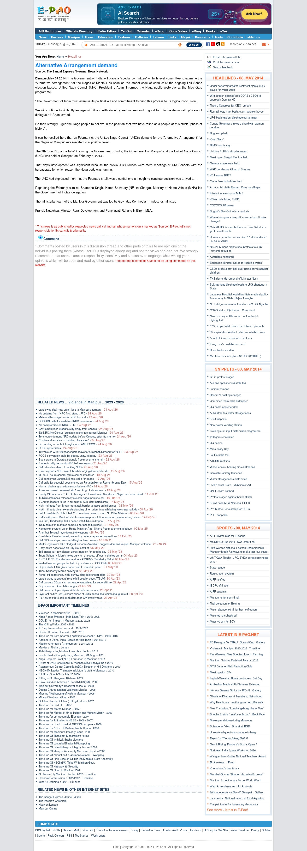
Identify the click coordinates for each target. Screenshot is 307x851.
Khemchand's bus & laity (225, 768)
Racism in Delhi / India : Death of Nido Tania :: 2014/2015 (72, 639)
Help (116, 847)
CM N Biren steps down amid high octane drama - (75, 540)
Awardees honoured (222, 256)
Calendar (143, 31)
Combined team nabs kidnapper (229, 401)
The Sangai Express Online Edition (60, 797)
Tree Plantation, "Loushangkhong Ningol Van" (237, 708)
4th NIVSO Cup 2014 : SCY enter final (232, 542)
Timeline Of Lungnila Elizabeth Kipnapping (64, 743)
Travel (89, 37)
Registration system (222, 573)
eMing (196, 31)
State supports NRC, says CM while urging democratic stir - (82, 471)
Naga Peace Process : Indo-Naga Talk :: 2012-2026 (69, 616)
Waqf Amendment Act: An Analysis (231, 786)
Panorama (202, 37)
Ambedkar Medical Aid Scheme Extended (235, 684)
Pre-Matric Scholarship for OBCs (230, 509)
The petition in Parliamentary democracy (234, 804)
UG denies (216, 443)
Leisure (158, 37)
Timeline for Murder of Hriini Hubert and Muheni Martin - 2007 (75, 712)
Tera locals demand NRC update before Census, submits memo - (85, 436)
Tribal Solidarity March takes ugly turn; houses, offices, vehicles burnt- (88, 555)
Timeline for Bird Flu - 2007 (55, 705)
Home (60, 56)
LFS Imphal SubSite (216, 830)
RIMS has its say (220, 145)
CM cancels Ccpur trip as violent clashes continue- (76, 590)
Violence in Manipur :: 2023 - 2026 (59, 613)
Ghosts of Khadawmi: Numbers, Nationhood (236, 696)
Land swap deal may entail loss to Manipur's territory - (78, 409)
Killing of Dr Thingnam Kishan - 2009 (61, 678)
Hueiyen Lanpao (48, 804)
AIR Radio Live (50, 31)
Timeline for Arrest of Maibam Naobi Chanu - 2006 (69, 728)
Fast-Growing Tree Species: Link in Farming (236, 654)
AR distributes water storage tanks (230, 413)
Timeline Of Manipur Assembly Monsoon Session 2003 (72, 751)
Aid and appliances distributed (228, 383)
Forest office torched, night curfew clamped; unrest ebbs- (79, 574)
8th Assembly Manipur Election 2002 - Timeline (67, 774)
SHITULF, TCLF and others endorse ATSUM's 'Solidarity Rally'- (84, 559)
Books (210, 31)
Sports (41, 835)
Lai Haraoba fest (219, 455)
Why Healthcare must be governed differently (237, 702)
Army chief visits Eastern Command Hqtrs (235, 187)
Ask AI (194, 45)
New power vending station (226, 425)
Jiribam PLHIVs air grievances (228, 151)
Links (172, 37)
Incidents (195, 830)
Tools (219, 37)
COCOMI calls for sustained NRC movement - (74, 421)
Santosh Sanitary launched (226, 473)
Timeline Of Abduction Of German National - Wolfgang (71, 755)
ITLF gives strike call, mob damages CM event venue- (78, 597)
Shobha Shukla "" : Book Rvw (237, 714)
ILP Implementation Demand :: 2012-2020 (63, 628)
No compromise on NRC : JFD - (65, 425)
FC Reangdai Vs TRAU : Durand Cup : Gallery (237, 642)
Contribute (235, 37)
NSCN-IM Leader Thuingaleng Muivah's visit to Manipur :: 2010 (76, 670)
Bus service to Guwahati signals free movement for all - (79, 459)
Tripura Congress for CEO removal (231, 105)
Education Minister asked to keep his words (236, 262)
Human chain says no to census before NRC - (73, 486)
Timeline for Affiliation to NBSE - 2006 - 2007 (66, 720)
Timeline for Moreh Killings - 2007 (59, 709)
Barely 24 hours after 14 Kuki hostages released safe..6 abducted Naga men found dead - (99, 494)
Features (124, 37)
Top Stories (82, 835)
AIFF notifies (217, 579)
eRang (159, 31)
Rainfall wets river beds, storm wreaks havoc (237, 111)
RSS (69, 835)
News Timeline (239, 830)
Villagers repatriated (222, 437)
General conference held (224, 163)
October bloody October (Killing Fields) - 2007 (66, 701)
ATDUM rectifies (220, 461)
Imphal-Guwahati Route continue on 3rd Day (236, 678)
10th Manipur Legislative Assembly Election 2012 (68, 651)
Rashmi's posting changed (225, 395)
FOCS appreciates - (58, 448)
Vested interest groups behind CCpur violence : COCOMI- (80, 563)
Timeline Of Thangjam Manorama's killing (64, 735)
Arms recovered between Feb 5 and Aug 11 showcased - (80, 490)
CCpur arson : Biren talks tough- (65, 586)
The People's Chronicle (52, 801)
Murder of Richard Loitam (54, 647)
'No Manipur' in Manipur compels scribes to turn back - (79, 525)
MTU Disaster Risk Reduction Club (231, 666)
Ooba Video (178, 31)
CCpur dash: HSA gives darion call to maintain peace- (78, 567)
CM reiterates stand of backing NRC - (68, 467)
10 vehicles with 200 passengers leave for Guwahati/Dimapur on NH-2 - (88, 452)
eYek (223, 31)
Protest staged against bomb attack (231, 497)
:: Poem (222, 762)
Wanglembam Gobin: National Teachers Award (238, 756)
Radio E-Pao (106, 31)
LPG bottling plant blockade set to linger (233, 117)
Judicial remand (219, 389)
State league (217, 567)
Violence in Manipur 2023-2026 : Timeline (235, 648)
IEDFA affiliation (219, 585)
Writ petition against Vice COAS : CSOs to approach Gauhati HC (235, 97)
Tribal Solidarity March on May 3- (66, 571)
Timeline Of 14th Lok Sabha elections (61, 739)
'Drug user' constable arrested (227, 344)
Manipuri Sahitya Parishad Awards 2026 (234, 660)
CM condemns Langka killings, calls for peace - (74, 478)
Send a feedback (223, 67)
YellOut (126, 31)
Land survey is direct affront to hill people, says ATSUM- (79, 578)
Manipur (74, 37)
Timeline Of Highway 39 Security (58, 766)
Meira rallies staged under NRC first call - (71, 417)
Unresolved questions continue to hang (233, 732)
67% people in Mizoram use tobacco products (237, 326)
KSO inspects (218, 419)
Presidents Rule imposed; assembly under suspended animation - (85, 536)
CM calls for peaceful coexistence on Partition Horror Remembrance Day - (90, 482)
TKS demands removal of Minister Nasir (234, 278)
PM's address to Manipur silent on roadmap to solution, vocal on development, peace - (97, 517)
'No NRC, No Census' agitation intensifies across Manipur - (81, 432)
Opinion (266, 830)
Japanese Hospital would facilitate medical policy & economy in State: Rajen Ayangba (239, 296)
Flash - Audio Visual (175, 830)
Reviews (57, 37)
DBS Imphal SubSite (47, 830)
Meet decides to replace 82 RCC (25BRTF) (235, 356)
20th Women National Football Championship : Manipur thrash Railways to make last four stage (238, 549)
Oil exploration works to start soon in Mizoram (237, 332)
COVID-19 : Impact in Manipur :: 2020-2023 (64, 620)
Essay (134, 830)
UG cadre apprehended (223, 407)
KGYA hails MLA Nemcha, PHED (230, 503)
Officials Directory (79, 31)
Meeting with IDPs (221, 672)
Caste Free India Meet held (226, 181)
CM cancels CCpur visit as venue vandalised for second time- (82, 582)
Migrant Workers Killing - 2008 (57, 697)
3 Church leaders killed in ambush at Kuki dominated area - (81, 501)
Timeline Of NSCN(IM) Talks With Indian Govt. (67, 762)
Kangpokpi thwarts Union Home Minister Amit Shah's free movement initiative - (93, 528)
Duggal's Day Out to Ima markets (229, 211)
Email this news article (226, 57)
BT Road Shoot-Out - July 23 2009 (59, 674)
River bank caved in (222, 350)
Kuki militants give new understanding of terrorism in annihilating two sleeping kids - (96, 509)
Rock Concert (55, 835)
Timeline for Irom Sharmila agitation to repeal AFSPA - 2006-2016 (78, 636)
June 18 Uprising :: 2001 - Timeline (59, 782)
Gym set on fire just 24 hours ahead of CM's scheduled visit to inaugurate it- (91, 594)
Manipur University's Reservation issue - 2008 (66, 686)
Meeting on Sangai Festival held (229, 157)
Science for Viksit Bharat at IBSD (230, 726)
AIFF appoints (218, 591)
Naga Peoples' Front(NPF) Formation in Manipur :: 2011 (72, 659)
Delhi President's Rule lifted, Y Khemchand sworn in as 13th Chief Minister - (91, 513)
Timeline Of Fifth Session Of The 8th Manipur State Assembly (76, 759)
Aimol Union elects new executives (231, 338)
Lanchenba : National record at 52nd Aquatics (237, 798)
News (43, 37)
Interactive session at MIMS (226, 193)
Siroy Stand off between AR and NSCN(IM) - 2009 (68, 682)
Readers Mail (71, 830)
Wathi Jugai (98, 835)
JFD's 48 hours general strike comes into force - (75, 475)
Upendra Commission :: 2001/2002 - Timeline (66, 778)
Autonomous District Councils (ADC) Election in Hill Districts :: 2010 (79, 666)
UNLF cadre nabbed (222, 491)
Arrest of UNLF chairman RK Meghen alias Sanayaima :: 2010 (76, 663)
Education (105, 37)
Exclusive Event (150, 830)
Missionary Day (219, 449)
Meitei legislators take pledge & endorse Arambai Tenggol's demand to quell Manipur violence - (102, 544)
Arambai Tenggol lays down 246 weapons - (71, 532)
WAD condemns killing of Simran (230, 169)
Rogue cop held (219, 133)
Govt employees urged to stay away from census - (76, 429)
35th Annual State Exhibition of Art (230, 485)
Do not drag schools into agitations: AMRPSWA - (75, 444)
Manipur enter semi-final (224, 597)
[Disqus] (118, 332)
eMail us (254, 37)
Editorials (87, 830)
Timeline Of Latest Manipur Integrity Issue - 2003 (68, 747)
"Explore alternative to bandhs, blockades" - (72, 440)
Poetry (255, 830)
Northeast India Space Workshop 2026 (233, 750)
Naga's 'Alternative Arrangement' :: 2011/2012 (66, 643)
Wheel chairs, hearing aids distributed (232, 467)
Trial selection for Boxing (225, 603)
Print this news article (226, 62)
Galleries (141, 37)
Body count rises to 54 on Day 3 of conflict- (72, 548)
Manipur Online (48, 808)
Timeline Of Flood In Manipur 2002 (59, 770)
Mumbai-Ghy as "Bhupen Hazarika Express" (236, 774)
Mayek (185, 37)
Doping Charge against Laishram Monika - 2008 (67, 689)
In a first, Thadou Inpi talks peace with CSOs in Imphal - (79, 521)
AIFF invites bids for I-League (227, 536)
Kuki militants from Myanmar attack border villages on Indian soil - (86, 505)
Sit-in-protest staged (222, 377)
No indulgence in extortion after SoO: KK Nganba (239, 304)
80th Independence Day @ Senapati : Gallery (237, 792)
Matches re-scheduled (223, 615)
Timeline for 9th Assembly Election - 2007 (64, 716)
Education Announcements (112, 830)
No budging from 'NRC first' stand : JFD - (70, 413)
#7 (229, 738)
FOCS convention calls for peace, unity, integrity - (75, 455)
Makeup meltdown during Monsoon (231, 720)
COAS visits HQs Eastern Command (232, 310)
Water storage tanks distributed (228, 479)
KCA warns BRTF (220, 175)
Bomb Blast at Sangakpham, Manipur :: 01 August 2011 (72, 655)
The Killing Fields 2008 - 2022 (56, 624)
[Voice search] (180, 44)
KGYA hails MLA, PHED (224, 199)
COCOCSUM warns (222, 205)
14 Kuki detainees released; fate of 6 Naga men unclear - (79, 498)
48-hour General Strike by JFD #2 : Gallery (235, 690)
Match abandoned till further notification (233, 609)
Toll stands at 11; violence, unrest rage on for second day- (80, 551)
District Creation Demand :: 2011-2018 (61, 632)
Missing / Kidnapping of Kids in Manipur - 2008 (66, 693)
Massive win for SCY (222, 621)
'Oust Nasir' (217, 139)
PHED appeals (219, 515)
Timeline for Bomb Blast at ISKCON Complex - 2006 (70, 724)
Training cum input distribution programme (235, 431)
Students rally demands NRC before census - (73, 463)
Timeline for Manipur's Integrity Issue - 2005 (65, 732)
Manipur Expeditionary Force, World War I (235, 780)
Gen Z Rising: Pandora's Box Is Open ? (233, 744)
